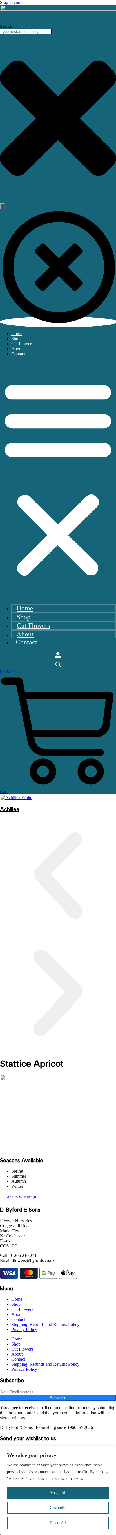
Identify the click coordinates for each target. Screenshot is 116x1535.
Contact (18, 353)
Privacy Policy (24, 1329)
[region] (58, 1490)
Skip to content (13, 2)
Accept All (58, 1492)
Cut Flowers (22, 343)
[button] (58, 477)
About (17, 348)
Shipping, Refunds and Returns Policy (45, 1324)
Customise (58, 1508)
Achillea (9, 809)
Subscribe (58, 1398)
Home (16, 333)
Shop (16, 338)
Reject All (58, 1523)
